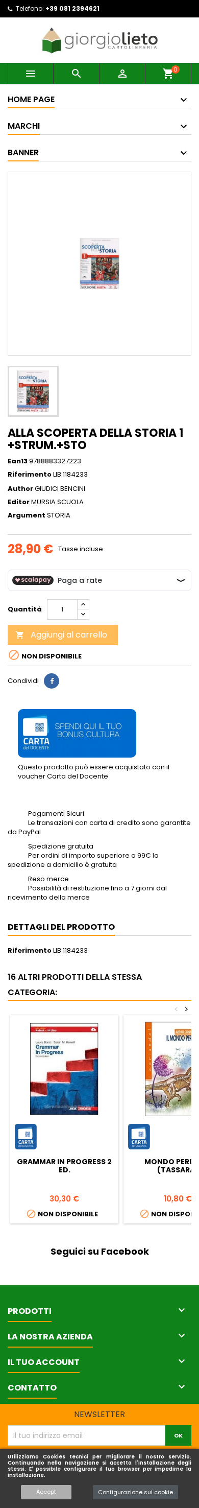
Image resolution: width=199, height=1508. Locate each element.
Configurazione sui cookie (135, 1492)
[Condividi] (51, 681)
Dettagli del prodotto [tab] (61, 927)
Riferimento (30, 474)
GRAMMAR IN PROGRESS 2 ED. (64, 1166)
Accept (46, 1492)
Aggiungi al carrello (61, 635)
